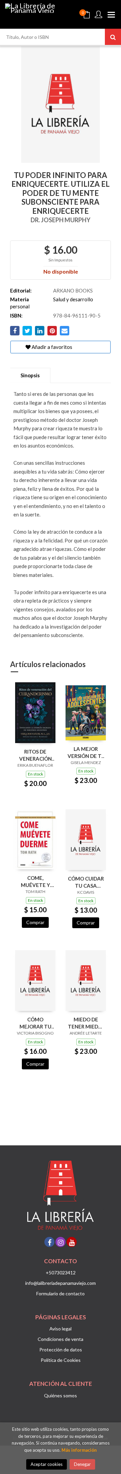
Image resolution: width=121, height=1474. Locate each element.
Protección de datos (60, 1349)
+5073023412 (61, 1272)
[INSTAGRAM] (60, 1242)
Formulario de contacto (60, 1293)
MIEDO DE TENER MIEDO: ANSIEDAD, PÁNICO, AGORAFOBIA (86, 1023)
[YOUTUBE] (72, 1242)
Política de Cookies (61, 1360)
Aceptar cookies (47, 1464)
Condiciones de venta (60, 1339)
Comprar (35, 922)
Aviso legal (60, 1328)
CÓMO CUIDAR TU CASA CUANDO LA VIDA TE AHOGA (86, 882)
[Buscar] (113, 37)
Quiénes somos (60, 1395)
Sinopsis (30, 375)
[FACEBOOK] (49, 1242)
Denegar (82, 1464)
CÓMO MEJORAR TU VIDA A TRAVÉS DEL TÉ (35, 1023)
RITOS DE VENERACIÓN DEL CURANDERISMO (35, 755)
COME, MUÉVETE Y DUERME (35, 881)
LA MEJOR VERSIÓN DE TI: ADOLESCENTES (86, 752)
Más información (79, 1450)
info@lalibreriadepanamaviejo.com (60, 1283)
